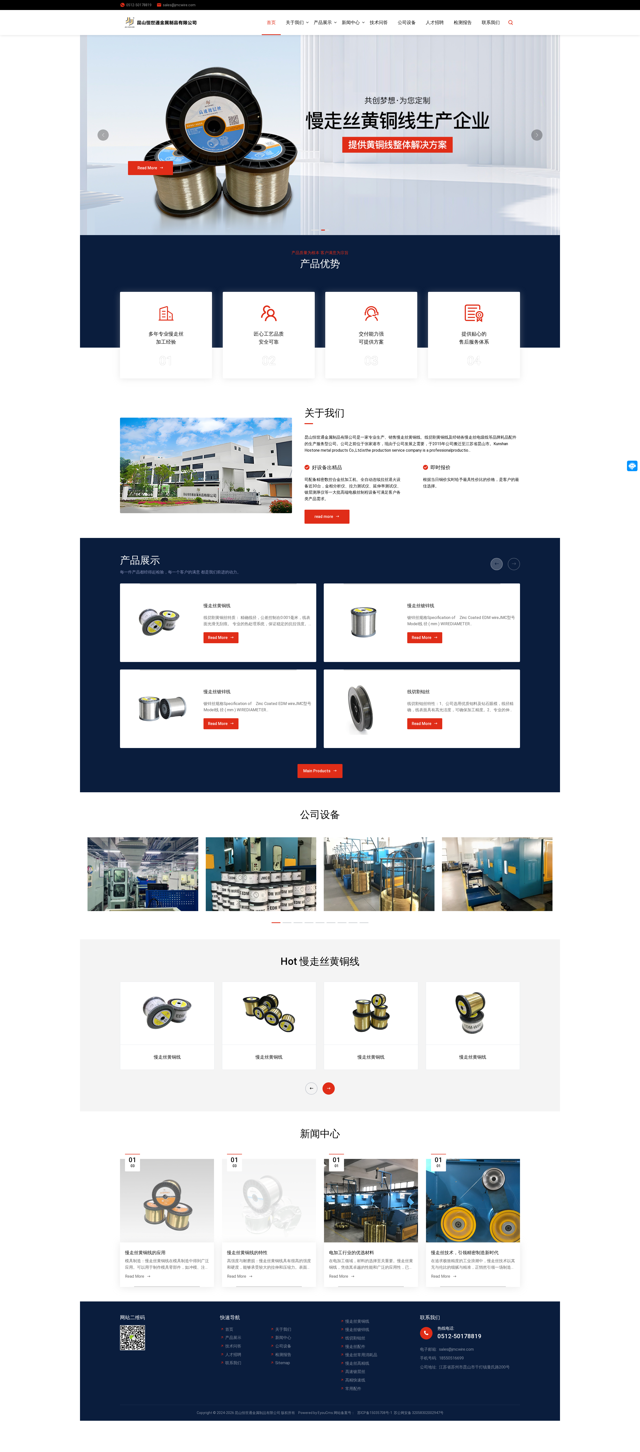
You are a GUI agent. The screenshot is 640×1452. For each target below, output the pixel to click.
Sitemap (282, 1362)
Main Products (316, 771)
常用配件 (353, 1388)
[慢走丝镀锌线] (159, 708)
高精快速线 (355, 1380)
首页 (271, 22)
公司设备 (407, 22)
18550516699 (451, 1358)
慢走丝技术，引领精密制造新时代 (464, 1252)
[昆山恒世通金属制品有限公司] (162, 23)
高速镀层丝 (355, 1371)
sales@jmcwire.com (179, 5)
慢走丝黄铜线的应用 (145, 1252)
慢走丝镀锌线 (217, 691)
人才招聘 (435, 22)
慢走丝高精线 (357, 1363)
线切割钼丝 (418, 691)
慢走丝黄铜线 (217, 605)
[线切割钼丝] (363, 708)
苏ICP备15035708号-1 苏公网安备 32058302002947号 (400, 1413)
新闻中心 (351, 22)
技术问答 (379, 22)
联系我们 (491, 22)
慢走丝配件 (355, 1346)
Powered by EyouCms (315, 1413)
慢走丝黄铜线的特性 (247, 1252)
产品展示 (323, 22)
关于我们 (295, 22)
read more (323, 516)
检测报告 (463, 22)
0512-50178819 (139, 5)
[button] (536, 135)
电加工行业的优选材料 (351, 1252)
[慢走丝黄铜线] (159, 622)
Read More (147, 168)
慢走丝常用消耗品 (361, 1354)
